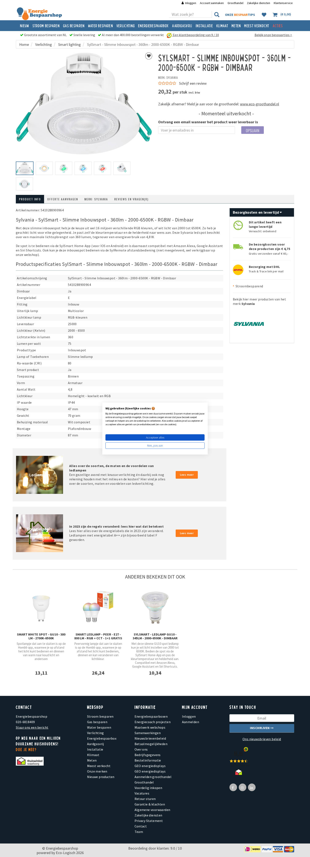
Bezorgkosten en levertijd (256, 212)
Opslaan (252, 130)
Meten (236, 25)
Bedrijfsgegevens (148, 755)
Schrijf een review (193, 83)
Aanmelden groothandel (153, 777)
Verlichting (125, 25)
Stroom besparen (46, 25)
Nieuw (24, 25)
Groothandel (235, 3)
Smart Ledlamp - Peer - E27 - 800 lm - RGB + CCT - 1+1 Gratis (98, 636)
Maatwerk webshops (150, 727)
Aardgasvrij (182, 25)
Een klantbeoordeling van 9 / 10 (195, 35)
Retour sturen (145, 799)
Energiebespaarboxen (151, 716)
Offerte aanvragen (62, 199)
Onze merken (97, 771)
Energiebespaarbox (153, 25)
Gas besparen (74, 25)
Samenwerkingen (148, 733)
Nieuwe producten (101, 777)
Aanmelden (190, 722)
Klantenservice (283, 3)
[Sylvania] (248, 322)
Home (24, 44)
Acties (278, 25)
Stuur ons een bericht (32, 727)
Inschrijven (260, 728)
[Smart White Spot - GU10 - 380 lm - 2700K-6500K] (41, 607)
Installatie (204, 25)
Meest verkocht (256, 25)
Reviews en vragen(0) (131, 199)
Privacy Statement (149, 821)
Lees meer (187, 475)
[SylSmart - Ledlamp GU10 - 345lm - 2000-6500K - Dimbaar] (155, 607)
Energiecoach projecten (153, 722)
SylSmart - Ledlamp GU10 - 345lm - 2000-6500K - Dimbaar (155, 636)
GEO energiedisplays (150, 766)
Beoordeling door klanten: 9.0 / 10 (155, 848)
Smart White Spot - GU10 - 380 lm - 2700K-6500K (41, 636)
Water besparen (100, 25)
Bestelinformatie (148, 760)
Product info (30, 199)
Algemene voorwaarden (152, 810)
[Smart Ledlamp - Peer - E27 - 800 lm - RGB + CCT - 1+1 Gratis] (98, 607)
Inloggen (191, 3)
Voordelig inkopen (148, 788)
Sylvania (172, 77)
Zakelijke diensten (258, 3)
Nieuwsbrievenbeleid (150, 738)
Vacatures (142, 793)
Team (139, 832)
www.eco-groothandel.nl (259, 104)
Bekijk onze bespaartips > (273, 35)
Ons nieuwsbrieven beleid (262, 739)
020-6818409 (25, 722)
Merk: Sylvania (96, 199)
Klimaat (222, 25)
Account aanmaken (212, 3)
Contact (141, 826)
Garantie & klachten (150, 804)
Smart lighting (69, 44)
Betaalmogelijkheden (151, 744)
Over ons (141, 749)
